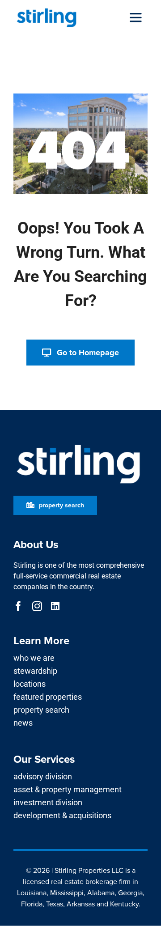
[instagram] (37, 606)
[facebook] (18, 606)
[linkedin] (55, 606)
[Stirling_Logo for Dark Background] (78, 445)
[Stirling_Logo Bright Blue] (46, 10)
